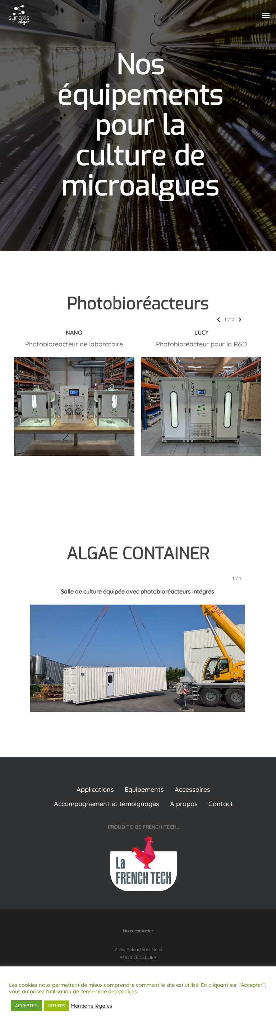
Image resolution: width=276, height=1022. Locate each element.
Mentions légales (91, 1006)
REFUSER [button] (56, 1005)
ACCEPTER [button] (26, 1005)
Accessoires (192, 789)
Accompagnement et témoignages (106, 804)
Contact (220, 804)
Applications (95, 789)
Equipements (144, 789)
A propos (184, 804)
